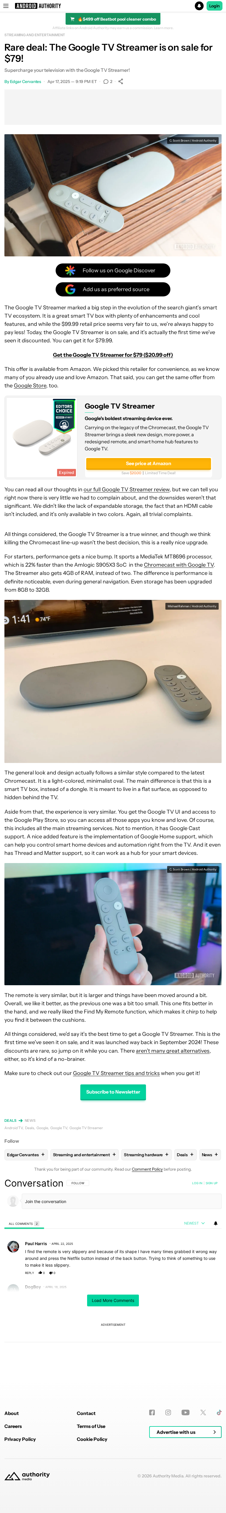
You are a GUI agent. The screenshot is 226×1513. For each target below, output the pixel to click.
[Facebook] (152, 1412)
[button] (113, 6)
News (30, 1120)
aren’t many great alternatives (173, 1051)
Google (42, 1128)
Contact (86, 1413)
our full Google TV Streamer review (127, 489)
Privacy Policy (20, 1439)
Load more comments (113, 1300)
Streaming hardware (146, 1155)
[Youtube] (186, 1412)
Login (214, 6)
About (11, 1413)
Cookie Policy (92, 1439)
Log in (197, 1183)
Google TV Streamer (120, 406)
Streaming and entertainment (34, 35)
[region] (113, 1278)
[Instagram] (168, 1412)
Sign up (211, 1183)
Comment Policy (147, 1169)
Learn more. (164, 28)
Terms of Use (91, 1426)
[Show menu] (6, 6)
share (198, 1273)
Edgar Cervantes (25, 81)
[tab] (24, 1223)
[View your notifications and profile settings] (216, 1223)
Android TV (13, 1128)
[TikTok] (219, 1412)
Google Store (30, 385)
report (211, 1273)
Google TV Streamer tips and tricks (116, 1073)
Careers (13, 1426)
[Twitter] (203, 1412)
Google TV (58, 1128)
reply (29, 1273)
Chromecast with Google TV (179, 565)
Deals (10, 1120)
